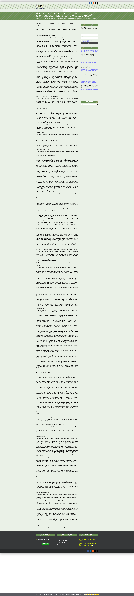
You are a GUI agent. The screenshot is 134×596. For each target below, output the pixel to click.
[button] (58, 10)
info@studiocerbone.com (51, 2)
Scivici (58, 544)
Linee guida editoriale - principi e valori (64, 542)
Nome (82, 33)
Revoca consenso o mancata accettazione (91, 594)
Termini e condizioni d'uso (62, 540)
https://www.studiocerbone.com (43, 539)
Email (82, 36)
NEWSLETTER (60, 538)
